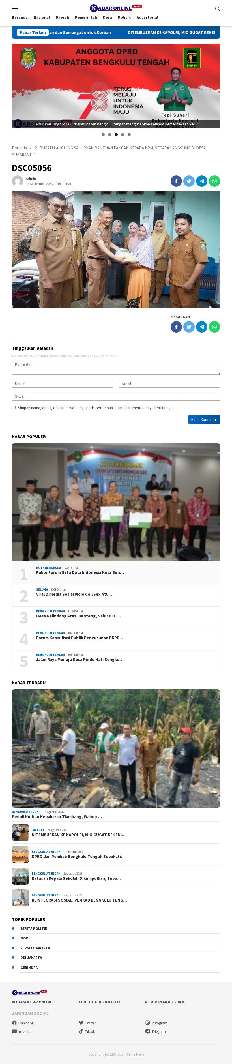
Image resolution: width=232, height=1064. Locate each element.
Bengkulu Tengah (50, 611)
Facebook (26, 1023)
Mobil (25, 938)
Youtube (24, 1031)
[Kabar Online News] (116, 7)
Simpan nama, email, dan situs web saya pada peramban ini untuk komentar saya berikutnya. (95, 407)
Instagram (159, 1023)
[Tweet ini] (189, 181)
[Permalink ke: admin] (17, 180)
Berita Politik (33, 928)
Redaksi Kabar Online (32, 1002)
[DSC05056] (116, 249)
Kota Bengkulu (48, 568)
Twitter (90, 1023)
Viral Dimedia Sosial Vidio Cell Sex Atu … (74, 594)
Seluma (42, 589)
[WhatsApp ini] (214, 181)
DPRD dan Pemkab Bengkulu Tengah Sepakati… (78, 856)
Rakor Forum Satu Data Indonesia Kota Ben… (80, 572)
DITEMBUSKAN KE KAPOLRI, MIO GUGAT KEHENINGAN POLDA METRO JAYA (138, 32)
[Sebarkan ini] (176, 181)
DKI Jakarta (31, 957)
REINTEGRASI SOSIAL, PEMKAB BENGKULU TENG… (79, 900)
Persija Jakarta (35, 948)
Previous (19, 85)
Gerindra (29, 967)
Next (213, 85)
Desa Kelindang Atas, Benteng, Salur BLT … (78, 616)
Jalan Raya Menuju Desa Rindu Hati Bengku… (79, 659)
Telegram (159, 1031)
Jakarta (38, 830)
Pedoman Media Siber (164, 1002)
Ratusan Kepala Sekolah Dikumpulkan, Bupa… (76, 878)
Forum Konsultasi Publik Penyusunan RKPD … (80, 637)
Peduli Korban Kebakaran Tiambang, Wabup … (57, 816)
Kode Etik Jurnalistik (100, 1002)
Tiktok (90, 1031)
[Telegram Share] (201, 181)
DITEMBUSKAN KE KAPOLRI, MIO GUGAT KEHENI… (79, 834)
